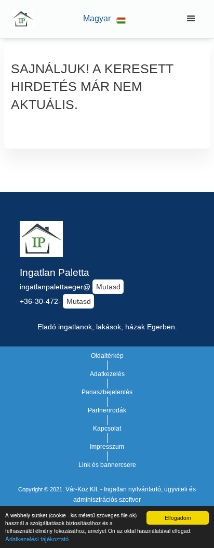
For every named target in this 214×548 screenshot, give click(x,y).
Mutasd (108, 287)
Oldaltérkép (107, 355)
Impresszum (107, 446)
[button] (104, 19)
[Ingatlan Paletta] (20, 19)
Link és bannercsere (107, 465)
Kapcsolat (107, 428)
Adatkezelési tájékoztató (37, 538)
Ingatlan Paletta (54, 272)
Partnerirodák (107, 410)
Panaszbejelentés (107, 392)
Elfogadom (178, 518)
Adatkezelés (107, 374)
